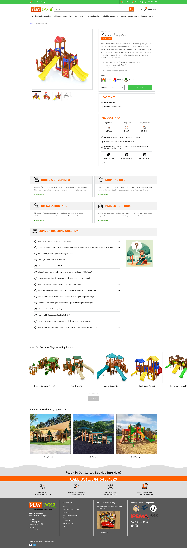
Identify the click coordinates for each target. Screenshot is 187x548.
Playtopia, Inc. (38, 541)
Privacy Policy (68, 523)
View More (40, 194)
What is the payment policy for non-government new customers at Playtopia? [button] (65, 272)
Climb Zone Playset (147, 386)
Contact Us (66, 521)
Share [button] (105, 163)
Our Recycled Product (70, 515)
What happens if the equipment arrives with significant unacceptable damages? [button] (65, 303)
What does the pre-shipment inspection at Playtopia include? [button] (59, 284)
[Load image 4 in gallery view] (67, 96)
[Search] (131, 9)
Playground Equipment (71, 509)
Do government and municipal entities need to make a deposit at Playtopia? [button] (64, 278)
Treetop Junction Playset (44, 386)
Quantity (104, 87)
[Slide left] (89, 393)
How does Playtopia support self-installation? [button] (54, 315)
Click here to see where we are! (145, 494)
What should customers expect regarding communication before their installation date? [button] (68, 327)
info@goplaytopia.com (110, 494)
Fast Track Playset (78, 386)
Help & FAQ (139, 2)
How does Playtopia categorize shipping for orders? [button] (56, 254)
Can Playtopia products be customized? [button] (52, 260)
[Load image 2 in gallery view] (46, 96)
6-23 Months (49, 457)
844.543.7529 (152, 2)
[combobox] (94, 9)
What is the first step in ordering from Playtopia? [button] (55, 241)
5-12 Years (135, 457)
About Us (127, 2)
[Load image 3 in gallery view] (57, 96)
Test (64, 526)
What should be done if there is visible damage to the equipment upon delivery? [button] (66, 296)
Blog (64, 518)
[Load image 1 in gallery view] (36, 96)
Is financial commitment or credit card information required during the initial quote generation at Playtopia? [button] (76, 247)
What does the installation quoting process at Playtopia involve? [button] (60, 309)
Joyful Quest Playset (112, 386)
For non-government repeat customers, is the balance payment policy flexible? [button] (65, 321)
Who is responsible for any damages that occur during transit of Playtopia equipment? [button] (68, 290)
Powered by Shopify (49, 541)
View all (93, 398)
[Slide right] (98, 393)
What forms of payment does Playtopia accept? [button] (54, 266)
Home (32, 24)
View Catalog (103, 532)
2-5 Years (92, 457)
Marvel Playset (41, 24)
